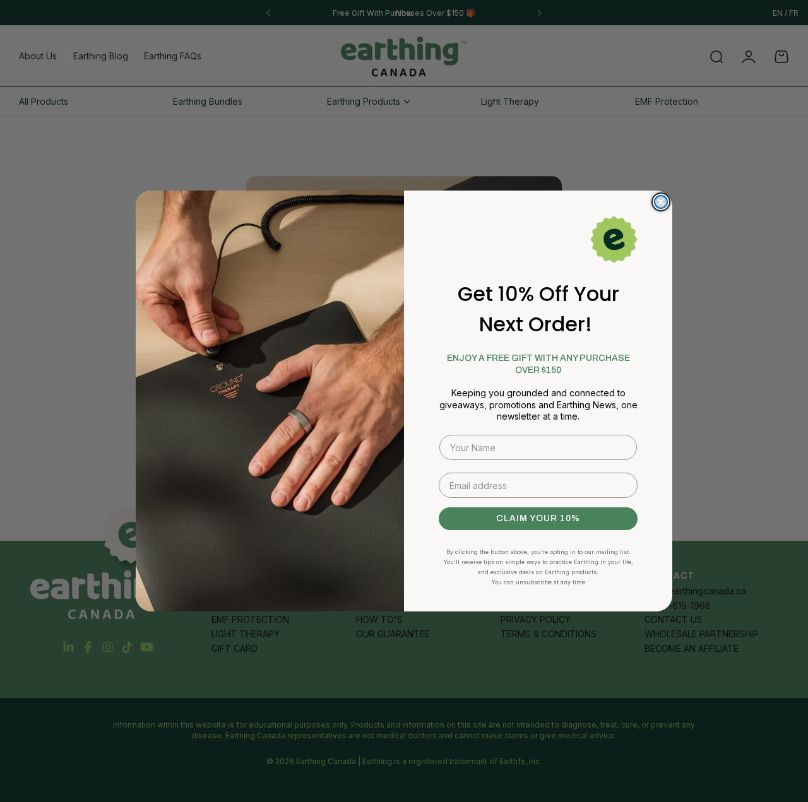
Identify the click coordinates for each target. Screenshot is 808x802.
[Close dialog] (661, 202)
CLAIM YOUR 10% (538, 518)
